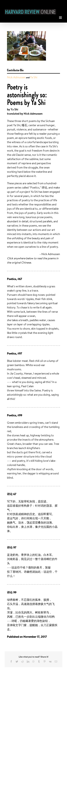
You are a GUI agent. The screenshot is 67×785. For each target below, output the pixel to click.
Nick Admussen (16, 77)
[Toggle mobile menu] (60, 16)
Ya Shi (33, 77)
